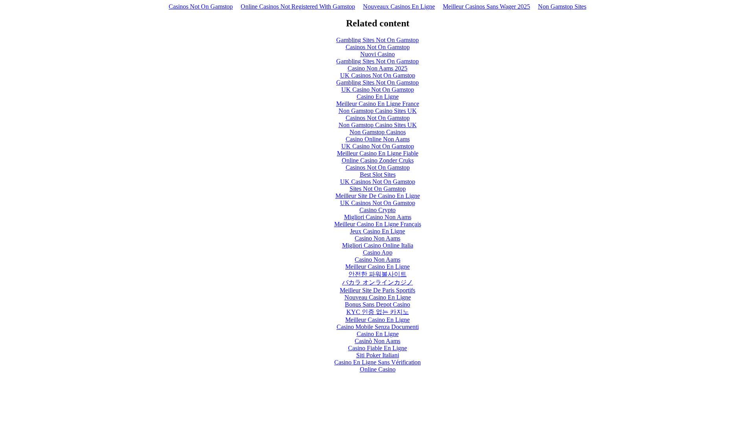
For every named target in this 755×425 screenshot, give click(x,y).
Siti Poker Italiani (377, 355)
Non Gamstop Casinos (378, 132)
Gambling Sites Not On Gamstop (377, 40)
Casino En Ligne (378, 96)
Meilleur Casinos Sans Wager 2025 (486, 6)
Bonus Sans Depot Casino (377, 304)
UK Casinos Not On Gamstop (377, 75)
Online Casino (378, 369)
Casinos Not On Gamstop (201, 6)
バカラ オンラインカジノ (377, 282)
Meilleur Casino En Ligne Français (377, 224)
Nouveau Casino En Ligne (377, 297)
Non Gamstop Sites (562, 6)
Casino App (377, 252)
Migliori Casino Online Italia (377, 245)
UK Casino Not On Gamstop (377, 89)
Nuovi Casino (377, 54)
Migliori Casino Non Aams (377, 217)
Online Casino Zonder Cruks (378, 160)
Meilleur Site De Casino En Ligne (377, 195)
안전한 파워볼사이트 (377, 274)
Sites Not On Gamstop (378, 188)
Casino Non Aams (377, 238)
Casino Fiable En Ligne (377, 348)
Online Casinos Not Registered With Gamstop (298, 6)
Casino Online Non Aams (378, 139)
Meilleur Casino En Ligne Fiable (377, 153)
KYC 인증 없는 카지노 (377, 312)
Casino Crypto (377, 210)
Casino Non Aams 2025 (377, 68)
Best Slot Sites (378, 174)
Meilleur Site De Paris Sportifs (377, 290)
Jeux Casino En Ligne (377, 231)
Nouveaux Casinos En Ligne (399, 6)
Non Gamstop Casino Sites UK (378, 110)
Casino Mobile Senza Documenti (378, 326)
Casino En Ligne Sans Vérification (377, 362)
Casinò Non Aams (377, 341)
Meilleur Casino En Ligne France (377, 103)
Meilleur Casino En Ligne (377, 266)
